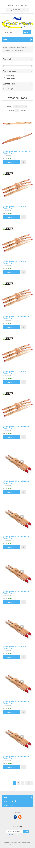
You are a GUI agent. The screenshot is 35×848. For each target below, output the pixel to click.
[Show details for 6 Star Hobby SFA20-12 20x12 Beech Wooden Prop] (17, 517)
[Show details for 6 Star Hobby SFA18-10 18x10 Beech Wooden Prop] (17, 297)
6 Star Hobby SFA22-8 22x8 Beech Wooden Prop (15, 647)
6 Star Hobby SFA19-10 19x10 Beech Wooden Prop (16, 427)
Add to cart (11, 162)
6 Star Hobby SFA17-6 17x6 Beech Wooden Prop (15, 262)
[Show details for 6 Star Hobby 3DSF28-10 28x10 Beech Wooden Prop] (17, 132)
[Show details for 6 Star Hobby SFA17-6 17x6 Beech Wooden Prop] (17, 242)
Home (5, 47)
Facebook (15, 817)
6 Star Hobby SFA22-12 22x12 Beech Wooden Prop (16, 592)
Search (26, 32)
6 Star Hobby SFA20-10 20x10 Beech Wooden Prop (16, 482)
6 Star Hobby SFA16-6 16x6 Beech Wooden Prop (15, 207)
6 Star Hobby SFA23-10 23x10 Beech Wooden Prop (16, 702)
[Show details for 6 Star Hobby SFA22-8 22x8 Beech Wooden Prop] (17, 627)
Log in (17, 5)
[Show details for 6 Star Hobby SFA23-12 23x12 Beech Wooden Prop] (17, 737)
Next (31, 783)
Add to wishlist (23, 162)
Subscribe (14, 835)
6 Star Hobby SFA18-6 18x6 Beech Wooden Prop (15, 372)
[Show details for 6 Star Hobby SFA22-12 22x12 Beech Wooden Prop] (17, 572)
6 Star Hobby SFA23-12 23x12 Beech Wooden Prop (16, 757)
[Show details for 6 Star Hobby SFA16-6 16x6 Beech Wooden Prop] (17, 187)
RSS (20, 817)
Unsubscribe (22, 835)
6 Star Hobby (10, 75)
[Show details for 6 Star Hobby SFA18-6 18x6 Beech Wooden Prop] (17, 352)
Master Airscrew (11, 78)
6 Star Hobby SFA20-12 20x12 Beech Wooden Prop (16, 537)
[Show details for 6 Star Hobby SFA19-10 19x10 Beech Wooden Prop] (17, 407)
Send (26, 831)
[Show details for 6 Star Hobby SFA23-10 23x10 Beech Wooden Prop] (17, 682)
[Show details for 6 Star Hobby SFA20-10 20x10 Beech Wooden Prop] (17, 462)
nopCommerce (21, 845)
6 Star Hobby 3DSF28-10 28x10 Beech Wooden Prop (16, 152)
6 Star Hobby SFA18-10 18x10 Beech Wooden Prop (16, 317)
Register (10, 5)
